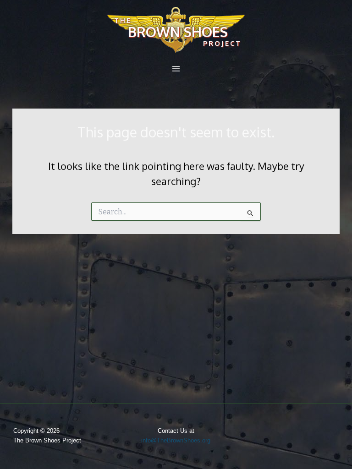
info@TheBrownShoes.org (175, 440)
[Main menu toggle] (176, 68)
